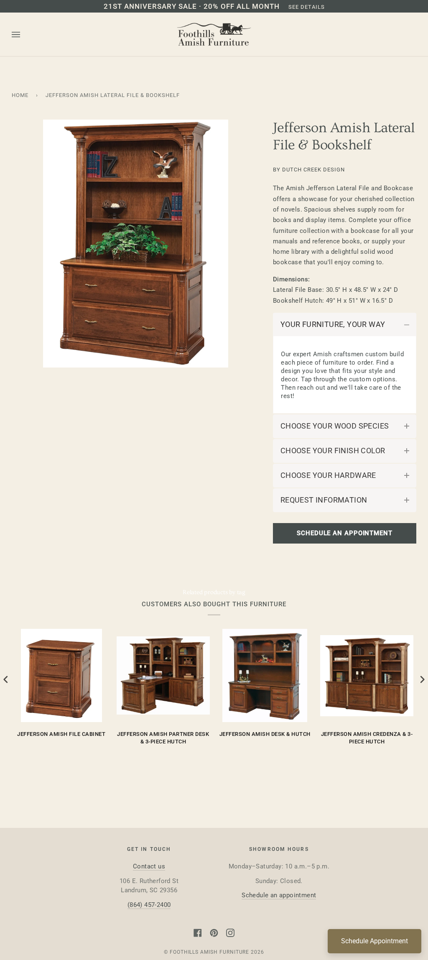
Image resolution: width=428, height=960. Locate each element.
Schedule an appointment (279, 895)
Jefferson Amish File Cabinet (61, 734)
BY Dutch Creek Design (309, 169)
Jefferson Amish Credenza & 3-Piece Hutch (367, 738)
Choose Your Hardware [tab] (328, 475)
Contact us (149, 866)
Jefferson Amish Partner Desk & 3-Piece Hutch (163, 738)
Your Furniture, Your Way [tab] (332, 324)
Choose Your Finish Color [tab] (332, 450)
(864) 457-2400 (149, 905)
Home (20, 95)
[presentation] (6, 679)
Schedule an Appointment (344, 533)
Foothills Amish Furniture (210, 952)
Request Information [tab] (323, 500)
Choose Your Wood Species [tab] (334, 426)
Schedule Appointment (374, 941)
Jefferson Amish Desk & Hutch (265, 734)
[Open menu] (24, 34)
